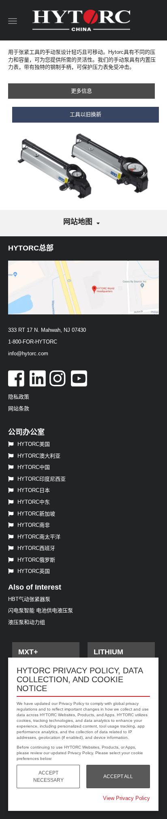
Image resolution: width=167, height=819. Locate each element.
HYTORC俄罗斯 (36, 560)
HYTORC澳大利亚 (38, 456)
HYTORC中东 (33, 502)
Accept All (118, 776)
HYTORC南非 (33, 525)
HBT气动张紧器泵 (29, 599)
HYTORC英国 (33, 571)
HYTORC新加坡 (36, 514)
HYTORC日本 (33, 490)
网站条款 (18, 408)
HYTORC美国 (33, 444)
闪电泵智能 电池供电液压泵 (40, 610)
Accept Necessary (48, 776)
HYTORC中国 (33, 467)
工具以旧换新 (85, 114)
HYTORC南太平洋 (38, 537)
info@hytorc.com (28, 353)
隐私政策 (18, 397)
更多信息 (81, 91)
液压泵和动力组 (26, 622)
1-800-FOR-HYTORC (32, 342)
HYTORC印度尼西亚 (41, 479)
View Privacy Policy (126, 798)
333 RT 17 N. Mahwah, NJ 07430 (47, 330)
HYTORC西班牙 (36, 548)
